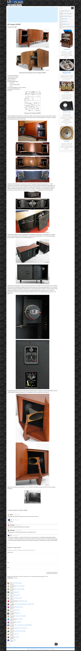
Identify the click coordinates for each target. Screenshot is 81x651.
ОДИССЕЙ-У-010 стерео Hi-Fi (21, 628)
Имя (8, 562)
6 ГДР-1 (15, 640)
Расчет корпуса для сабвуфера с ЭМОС (66, 72)
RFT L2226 (67, 141)
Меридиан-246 (16, 592)
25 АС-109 (16, 634)
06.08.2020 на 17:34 (18, 525)
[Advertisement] (32, 14)
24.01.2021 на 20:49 (15, 535)
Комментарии (33, 649)
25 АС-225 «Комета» (20, 586)
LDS (11, 519)
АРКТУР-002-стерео (17, 583)
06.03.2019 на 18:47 (16, 514)
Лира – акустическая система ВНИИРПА (23, 625)
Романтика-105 (16, 595)
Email (8, 567)
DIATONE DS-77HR (17, 598)
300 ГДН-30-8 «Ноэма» (19, 589)
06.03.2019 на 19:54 (16, 519)
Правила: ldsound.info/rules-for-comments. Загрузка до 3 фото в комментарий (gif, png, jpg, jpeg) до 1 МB (27, 576)
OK (56, 644)
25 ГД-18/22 (19, 619)
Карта (38, 649)
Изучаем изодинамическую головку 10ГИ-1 (24, 604)
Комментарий (10, 552)
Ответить (10, 518)
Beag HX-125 (17, 613)
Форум (19, 5)
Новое (13, 5)
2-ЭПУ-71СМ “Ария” (66, 111)
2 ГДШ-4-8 (19, 622)
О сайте (28, 649)
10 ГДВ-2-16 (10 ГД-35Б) (20, 616)
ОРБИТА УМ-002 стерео (20, 631)
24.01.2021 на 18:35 (18, 530)
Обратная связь (43, 649)
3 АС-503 (17, 637)
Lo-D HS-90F (66, 92)
